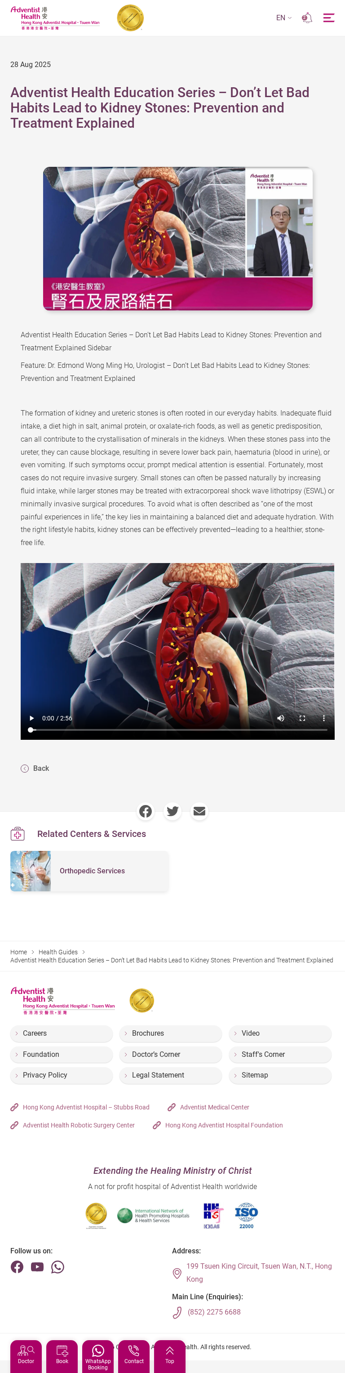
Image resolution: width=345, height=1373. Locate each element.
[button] (284, 18)
